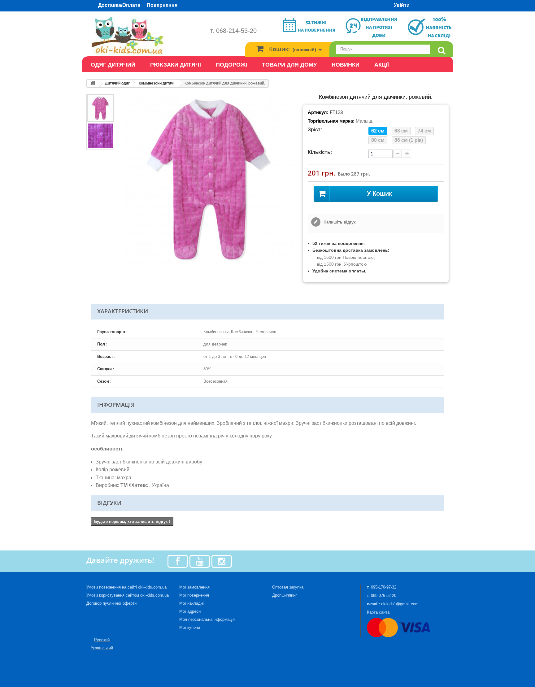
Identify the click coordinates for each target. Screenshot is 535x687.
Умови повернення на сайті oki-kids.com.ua (126, 587)
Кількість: (320, 152)
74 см (424, 130)
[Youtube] (199, 560)
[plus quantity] (407, 154)
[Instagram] (221, 560)
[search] (441, 51)
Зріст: (315, 129)
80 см (378, 140)
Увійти (402, 5)
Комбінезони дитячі (156, 83)
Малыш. (364, 121)
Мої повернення (194, 595)
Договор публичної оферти (111, 603)
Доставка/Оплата (119, 5)
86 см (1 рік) (408, 140)
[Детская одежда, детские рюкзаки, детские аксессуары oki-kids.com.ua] (143, 35)
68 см (401, 130)
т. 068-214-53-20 (233, 30)
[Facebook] (178, 560)
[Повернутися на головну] (93, 83)
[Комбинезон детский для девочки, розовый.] (100, 108)
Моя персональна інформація (207, 619)
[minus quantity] (398, 154)
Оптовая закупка (287, 587)
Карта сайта (378, 612)
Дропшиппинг (284, 595)
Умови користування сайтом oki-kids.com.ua (127, 595)
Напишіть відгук (339, 222)
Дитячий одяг (117, 83)
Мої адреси (190, 611)
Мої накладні (191, 603)
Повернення (162, 5)
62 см (378, 130)
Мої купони (189, 627)
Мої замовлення (194, 587)
